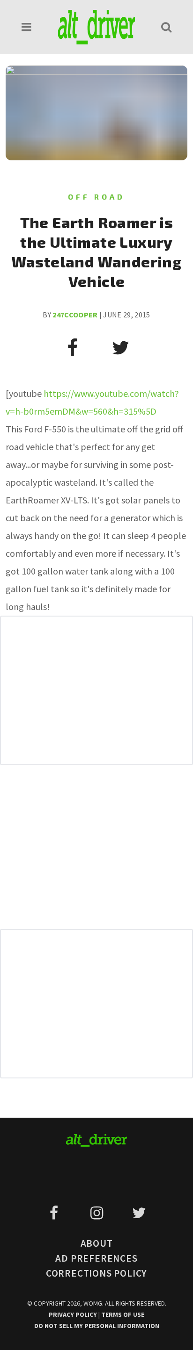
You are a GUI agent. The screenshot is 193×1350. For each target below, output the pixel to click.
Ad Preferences (96, 1258)
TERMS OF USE (122, 1314)
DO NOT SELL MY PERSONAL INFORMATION (96, 1325)
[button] (27, 27)
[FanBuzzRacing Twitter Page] (139, 1213)
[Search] (166, 27)
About (97, 1243)
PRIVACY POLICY (73, 1314)
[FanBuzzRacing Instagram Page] (98, 1213)
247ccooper (74, 314)
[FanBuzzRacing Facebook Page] (55, 1213)
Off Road (96, 196)
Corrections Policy (96, 1273)
